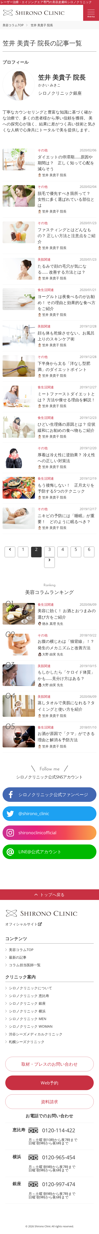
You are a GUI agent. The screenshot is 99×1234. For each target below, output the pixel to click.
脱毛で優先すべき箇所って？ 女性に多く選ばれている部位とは (66, 199)
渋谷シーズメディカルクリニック (36, 1034)
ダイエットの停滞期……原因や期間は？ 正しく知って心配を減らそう (66, 162)
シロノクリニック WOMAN (30, 1026)
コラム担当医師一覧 (25, 965)
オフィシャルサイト (21, 924)
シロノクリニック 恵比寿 (29, 995)
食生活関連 (46, 290)
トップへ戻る (52, 894)
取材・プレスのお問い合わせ (49, 1064)
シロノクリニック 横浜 (27, 1011)
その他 (43, 150)
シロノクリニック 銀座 (27, 1003)
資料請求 (49, 1102)
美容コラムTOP (13, 25)
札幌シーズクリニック (27, 1041)
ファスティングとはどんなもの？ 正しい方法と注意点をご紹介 (66, 235)
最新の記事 (17, 957)
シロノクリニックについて (30, 988)
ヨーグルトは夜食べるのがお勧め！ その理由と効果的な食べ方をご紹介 (66, 302)
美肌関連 (44, 259)
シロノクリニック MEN (27, 1018)
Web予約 (49, 1083)
